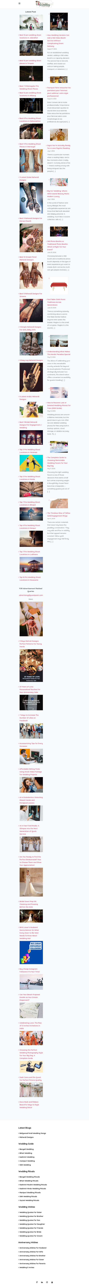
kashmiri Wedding (27, 1157)
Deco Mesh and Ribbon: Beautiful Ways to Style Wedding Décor (29, 1105)
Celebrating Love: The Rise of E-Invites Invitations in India (31, 1025)
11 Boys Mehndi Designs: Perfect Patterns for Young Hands (31, 644)
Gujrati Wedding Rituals (29, 1200)
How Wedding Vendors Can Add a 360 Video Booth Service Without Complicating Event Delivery (58, 40)
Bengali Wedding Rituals (30, 1177)
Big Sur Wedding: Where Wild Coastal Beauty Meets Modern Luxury (58, 194)
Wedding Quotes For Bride (30, 1232)
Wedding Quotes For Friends (31, 1228)
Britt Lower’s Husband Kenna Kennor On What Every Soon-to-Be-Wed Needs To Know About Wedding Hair (29, 932)
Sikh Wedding (25, 1165)
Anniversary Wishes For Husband (33, 1248)
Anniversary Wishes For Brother (32, 1256)
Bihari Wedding (26, 1153)
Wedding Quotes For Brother (31, 1216)
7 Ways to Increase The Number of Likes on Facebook (29, 718)
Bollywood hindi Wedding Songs (33, 1133)
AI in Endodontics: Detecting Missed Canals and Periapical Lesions (31, 800)
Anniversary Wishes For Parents (32, 1263)
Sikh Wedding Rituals (28, 1196)
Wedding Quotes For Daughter (32, 1224)
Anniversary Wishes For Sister (32, 1260)
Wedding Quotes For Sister (31, 1212)
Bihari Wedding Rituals (29, 1181)
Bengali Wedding (27, 1149)
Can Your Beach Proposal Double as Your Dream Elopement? (30, 997)
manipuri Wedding (27, 1161)
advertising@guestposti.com (31, 595)
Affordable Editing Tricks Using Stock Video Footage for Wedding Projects (31, 772)
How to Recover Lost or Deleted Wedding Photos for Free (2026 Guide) (59, 405)
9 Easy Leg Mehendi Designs (31, 360)
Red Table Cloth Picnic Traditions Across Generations (56, 302)
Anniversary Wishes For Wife (31, 1252)
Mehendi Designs (26, 1137)
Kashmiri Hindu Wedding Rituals (33, 1189)
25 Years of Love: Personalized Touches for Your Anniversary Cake (30, 689)
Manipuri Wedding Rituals (30, 1193)
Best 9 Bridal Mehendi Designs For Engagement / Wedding (31, 425)
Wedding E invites (27, 1267)
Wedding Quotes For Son (30, 1220)
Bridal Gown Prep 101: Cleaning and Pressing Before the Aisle (29, 904)
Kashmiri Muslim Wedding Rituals (33, 1185)
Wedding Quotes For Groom (31, 1236)
